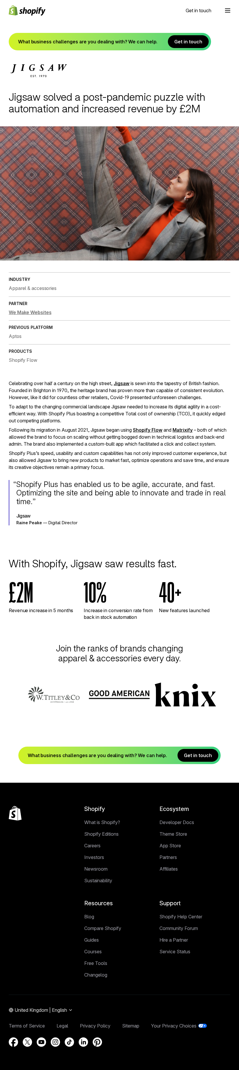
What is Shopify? (102, 822)
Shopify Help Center (180, 917)
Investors (94, 857)
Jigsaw (121, 383)
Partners (168, 857)
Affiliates (168, 869)
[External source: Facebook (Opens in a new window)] (13, 1042)
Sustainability (98, 880)
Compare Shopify (102, 928)
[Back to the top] (15, 813)
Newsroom (96, 869)
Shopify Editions (101, 834)
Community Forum (178, 928)
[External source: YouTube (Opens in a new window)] (41, 1042)
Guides (91, 940)
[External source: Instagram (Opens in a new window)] (55, 1042)
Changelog (95, 975)
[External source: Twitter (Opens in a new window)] (27, 1042)
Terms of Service (27, 1026)
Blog (89, 917)
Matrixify (183, 430)
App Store (170, 845)
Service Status (174, 951)
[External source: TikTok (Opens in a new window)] (69, 1042)
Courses (93, 951)
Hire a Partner (173, 940)
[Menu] (228, 10)
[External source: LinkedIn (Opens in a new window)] (83, 1042)
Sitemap (130, 1026)
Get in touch (198, 10)
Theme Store (173, 834)
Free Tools (95, 963)
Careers (92, 845)
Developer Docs (176, 822)
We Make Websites (30, 312)
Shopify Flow (147, 430)
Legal (62, 1026)
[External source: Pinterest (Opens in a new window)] (97, 1042)
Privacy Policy (95, 1026)
